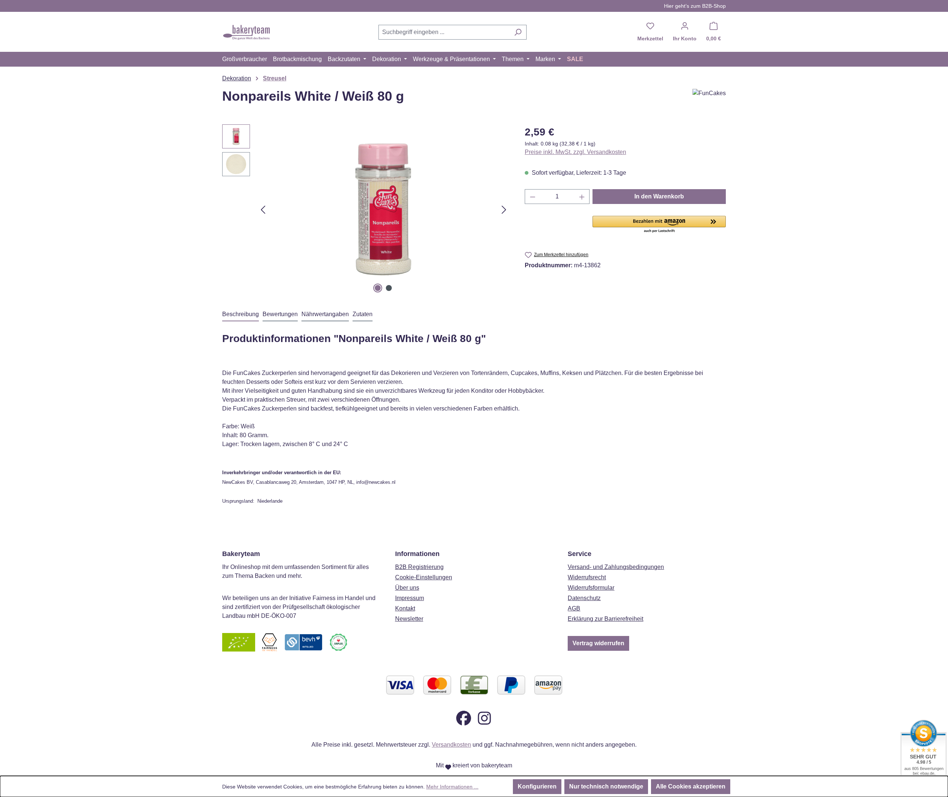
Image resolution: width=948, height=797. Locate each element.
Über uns (407, 588)
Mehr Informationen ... (452, 787)
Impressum (409, 598)
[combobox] (444, 32)
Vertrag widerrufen (598, 643)
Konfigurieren (537, 786)
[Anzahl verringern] (532, 196)
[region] (366, 209)
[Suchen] (518, 32)
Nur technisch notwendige (606, 786)
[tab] (240, 314)
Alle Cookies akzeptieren (690, 786)
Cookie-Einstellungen (423, 577)
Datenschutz (584, 598)
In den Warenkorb (659, 196)
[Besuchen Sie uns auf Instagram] (484, 718)
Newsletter (409, 619)
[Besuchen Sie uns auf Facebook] (463, 718)
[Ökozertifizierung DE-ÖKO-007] (238, 642)
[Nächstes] (504, 210)
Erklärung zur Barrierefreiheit (605, 619)
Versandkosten (451, 744)
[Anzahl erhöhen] (582, 196)
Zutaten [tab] (363, 314)
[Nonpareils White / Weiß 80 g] (383, 209)
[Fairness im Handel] (269, 642)
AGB (574, 608)
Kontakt (405, 608)
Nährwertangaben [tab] (325, 314)
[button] (659, 225)
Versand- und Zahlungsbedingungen (616, 567)
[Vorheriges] (262, 210)
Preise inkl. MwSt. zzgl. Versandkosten (575, 152)
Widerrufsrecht (587, 577)
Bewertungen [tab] (280, 314)
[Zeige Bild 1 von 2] (378, 288)
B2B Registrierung (419, 567)
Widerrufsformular (591, 588)
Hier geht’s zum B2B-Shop (695, 6)
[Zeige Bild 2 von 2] (389, 288)
